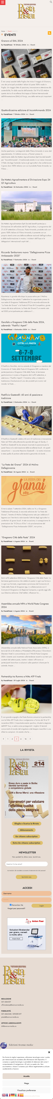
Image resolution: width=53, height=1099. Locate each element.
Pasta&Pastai (8, 45)
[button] (49, 1052)
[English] (4, 1095)
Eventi (33, 45)
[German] (13, 1095)
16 (25, 739)
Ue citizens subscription (26, 836)
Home (3, 31)
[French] (8, 1095)
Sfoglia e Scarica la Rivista (26, 823)
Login (41, 905)
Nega (26, 1083)
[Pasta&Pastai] (26, 2)
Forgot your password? (16, 908)
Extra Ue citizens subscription (26, 842)
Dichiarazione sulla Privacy (31, 1096)
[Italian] (17, 1095)
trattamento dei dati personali (38, 871)
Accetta (26, 1076)
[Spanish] (21, 1095)
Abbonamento (26, 830)
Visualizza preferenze (26, 1090)
